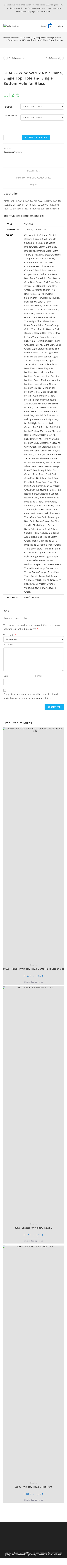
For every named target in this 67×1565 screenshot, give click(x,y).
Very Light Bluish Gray (43, 579)
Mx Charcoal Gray (43, 407)
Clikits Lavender (48, 270)
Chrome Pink (47, 266)
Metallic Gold (31, 395)
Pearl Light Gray (32, 482)
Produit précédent (16, 57)
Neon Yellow (30, 470)
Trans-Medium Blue (34, 560)
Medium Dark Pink (51, 376)
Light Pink (53, 352)
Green (43, 337)
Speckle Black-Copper (35, 525)
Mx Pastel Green (38, 450)
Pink (45, 489)
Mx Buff (28, 407)
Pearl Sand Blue (50, 482)
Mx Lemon (45, 430)
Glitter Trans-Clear (45, 313)
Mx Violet (51, 462)
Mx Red (38, 454)
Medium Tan (49, 387)
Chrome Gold (46, 262)
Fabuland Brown (32, 305)
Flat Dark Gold (51, 309)
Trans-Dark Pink (38, 544)
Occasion (35, 597)
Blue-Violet (49, 242)
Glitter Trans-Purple (34, 329)
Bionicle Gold (40, 238)
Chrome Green (32, 266)
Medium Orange (32, 387)
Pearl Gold (35, 477)
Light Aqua (30, 340)
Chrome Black (47, 258)
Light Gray (49, 344)
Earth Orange (45, 301)
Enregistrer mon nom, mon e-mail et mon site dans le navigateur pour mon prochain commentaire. (31, 696)
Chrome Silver (31, 270)
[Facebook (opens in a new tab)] (35, 14)
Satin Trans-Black (44, 505)
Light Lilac (37, 348)
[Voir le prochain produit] (61, 58)
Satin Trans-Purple (40, 521)
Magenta (48, 368)
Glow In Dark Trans (44, 332)
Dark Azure (45, 274)
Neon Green (37, 466)
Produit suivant (52, 57)
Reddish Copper (49, 493)
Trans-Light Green (41, 552)
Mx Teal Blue (50, 454)
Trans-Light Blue (32, 548)
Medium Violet (31, 391)
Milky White (46, 399)
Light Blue (42, 340)
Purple (52, 489)
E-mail (39, 675)
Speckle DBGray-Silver (35, 532)
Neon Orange (52, 466)
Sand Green (36, 501)
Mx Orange (43, 446)
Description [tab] (33, 170)
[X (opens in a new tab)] (32, 14)
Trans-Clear (38, 540)
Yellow (41, 587)
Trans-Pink (53, 572)
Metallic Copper (49, 391)
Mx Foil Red (39, 427)
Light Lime (48, 348)
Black (34, 242)
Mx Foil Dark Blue (40, 411)
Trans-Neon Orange (34, 568)
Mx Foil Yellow (31, 430)
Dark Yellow (30, 301)
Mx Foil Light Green (34, 423)
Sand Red (29, 505)
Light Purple (30, 356)
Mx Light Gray (44, 434)
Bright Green (31, 246)
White (34, 587)
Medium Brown (32, 376)
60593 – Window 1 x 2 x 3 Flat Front (33, 1486)
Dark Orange (38, 289)
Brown (48, 254)
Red (59, 489)
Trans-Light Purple (48, 556)
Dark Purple (30, 293)
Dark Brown (36, 282)
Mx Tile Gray (38, 462)
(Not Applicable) (32, 235)
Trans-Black (37, 536)
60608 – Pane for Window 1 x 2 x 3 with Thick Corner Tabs (33, 968)
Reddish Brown (32, 493)
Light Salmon (45, 356)
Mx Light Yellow (47, 438)
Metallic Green (46, 395)
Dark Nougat (38, 285)
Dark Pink (51, 289)
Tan (50, 532)
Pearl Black (39, 474)
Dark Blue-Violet (38, 278)
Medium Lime (31, 383)
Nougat (42, 470)
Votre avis (9, 644)
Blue (40, 242)
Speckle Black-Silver (46, 529)
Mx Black (42, 403)
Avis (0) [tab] (33, 184)
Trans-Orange (39, 572)
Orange (28, 474)
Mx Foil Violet (53, 427)
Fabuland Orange (33, 309)
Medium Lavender (50, 380)
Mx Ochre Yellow (48, 442)
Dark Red (42, 293)
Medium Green (32, 380)
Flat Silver (29, 313)
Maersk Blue (36, 368)
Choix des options (33, 982)
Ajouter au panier (36, 137)
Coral (35, 274)
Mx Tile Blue (42, 458)
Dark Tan (37, 297)
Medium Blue (48, 372)
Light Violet (42, 360)
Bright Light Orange (34, 250)
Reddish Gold (31, 497)
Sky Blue (55, 521)
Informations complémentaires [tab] (33, 177)
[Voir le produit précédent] (5, 58)
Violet (27, 587)
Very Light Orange (45, 583)
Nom (6, 675)
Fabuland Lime (50, 305)
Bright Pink (37, 254)
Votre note (9, 635)
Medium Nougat (48, 383)
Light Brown (36, 344)
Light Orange (40, 352)
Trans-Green (54, 544)
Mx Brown (53, 403)
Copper (28, 274)
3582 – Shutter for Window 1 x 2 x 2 (33, 1227)
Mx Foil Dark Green (45, 415)
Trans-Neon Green (51, 564)
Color (8, 106)
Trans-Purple (31, 576)
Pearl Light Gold (50, 477)
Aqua (45, 235)
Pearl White (36, 489)
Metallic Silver (31, 399)
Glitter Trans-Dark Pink (36, 317)
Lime (40, 364)
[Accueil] (4, 40)
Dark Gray (48, 282)
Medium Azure (32, 372)
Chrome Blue (31, 262)
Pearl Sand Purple (33, 485)
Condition (11, 115)
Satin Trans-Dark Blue (42, 513)
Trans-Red (44, 576)
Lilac (34, 364)
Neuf (26, 597)
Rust (41, 497)
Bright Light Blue (47, 246)
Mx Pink (52, 450)
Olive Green (53, 470)
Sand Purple (49, 501)
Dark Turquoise (51, 297)
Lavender (52, 337)
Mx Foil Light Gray (49, 419)
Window (18, 151)
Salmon (49, 497)
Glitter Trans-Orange (49, 325)
